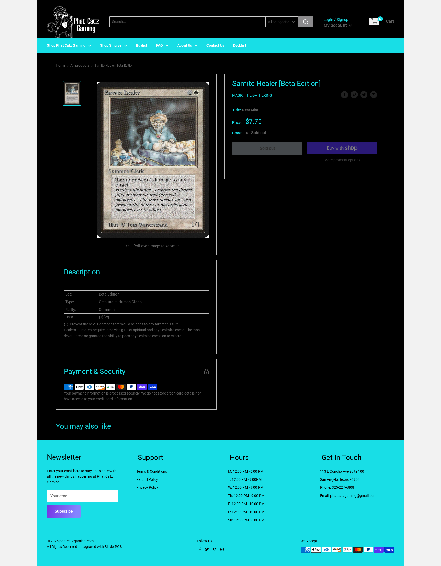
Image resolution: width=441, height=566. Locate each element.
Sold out (267, 148)
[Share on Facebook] (344, 94)
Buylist (141, 45)
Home (60, 65)
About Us (184, 45)
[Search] (305, 21)
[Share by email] (373, 94)
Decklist (239, 45)
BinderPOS (113, 547)
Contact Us (215, 45)
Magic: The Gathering (252, 95)
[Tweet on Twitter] (364, 94)
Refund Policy (147, 479)
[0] (374, 21)
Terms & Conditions (151, 471)
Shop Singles (110, 45)
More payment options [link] (342, 160)
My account (336, 25)
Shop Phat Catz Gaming (66, 45)
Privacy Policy (147, 487)
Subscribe (64, 511)
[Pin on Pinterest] (354, 94)
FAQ (159, 45)
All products (79, 65)
